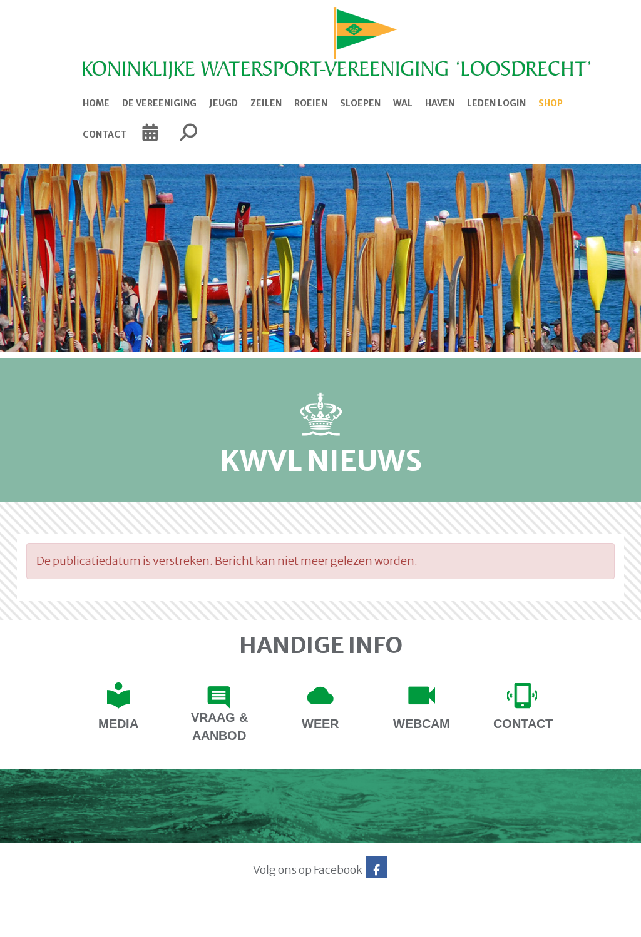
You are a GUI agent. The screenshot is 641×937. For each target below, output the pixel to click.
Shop (550, 103)
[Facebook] (376, 870)
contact (523, 724)
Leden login (496, 103)
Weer (320, 724)
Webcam (421, 724)
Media (118, 724)
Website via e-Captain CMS (56, 923)
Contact (104, 134)
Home (96, 103)
